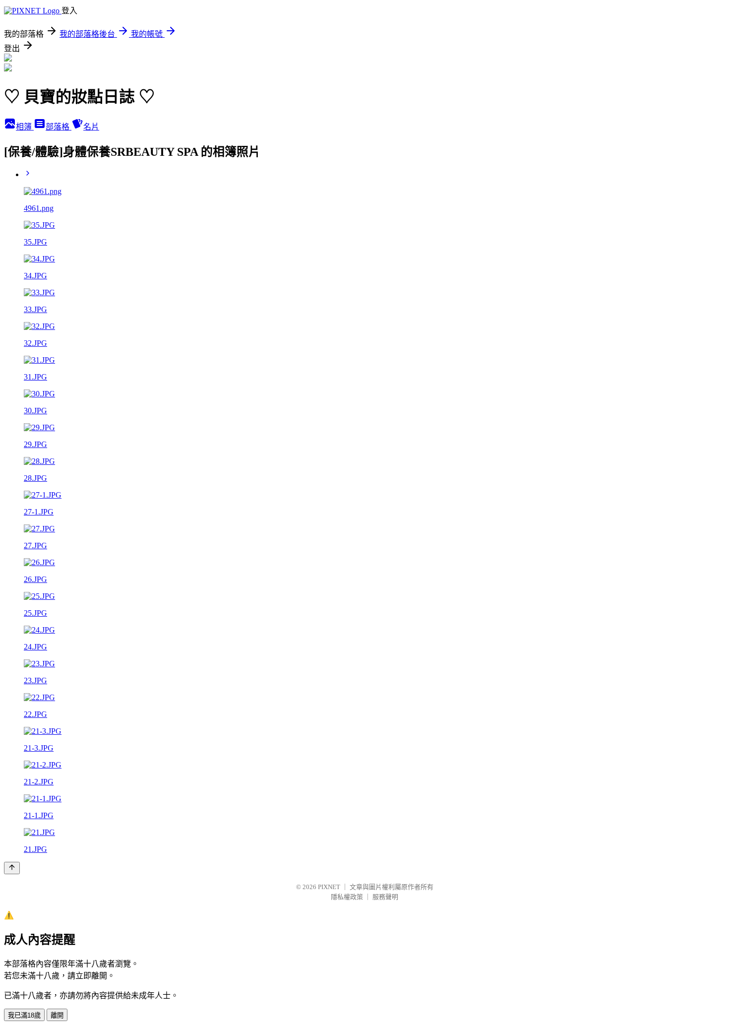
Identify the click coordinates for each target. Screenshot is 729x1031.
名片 (91, 127)
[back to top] (12, 868)
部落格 (58, 127)
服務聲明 (385, 897)
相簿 (25, 127)
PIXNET (329, 887)
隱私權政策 (347, 897)
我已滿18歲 (24, 1015)
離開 (57, 1015)
